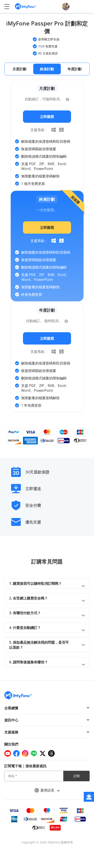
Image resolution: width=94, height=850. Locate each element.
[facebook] (16, 753)
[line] (34, 753)
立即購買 (47, 116)
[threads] (51, 753)
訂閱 (76, 776)
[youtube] (7, 753)
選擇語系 (47, 790)
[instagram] (25, 753)
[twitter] (42, 753)
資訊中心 (11, 720)
